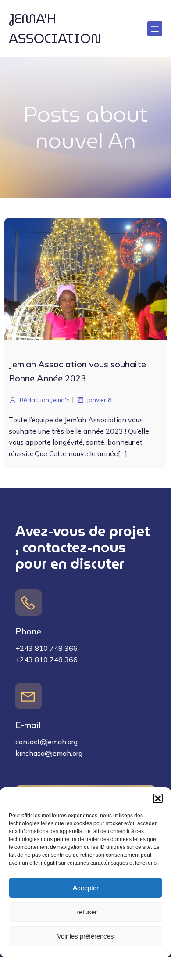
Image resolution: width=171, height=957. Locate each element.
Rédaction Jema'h (45, 400)
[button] (157, 798)
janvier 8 (99, 400)
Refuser (85, 912)
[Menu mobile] (154, 28)
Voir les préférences (85, 936)
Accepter (86, 888)
